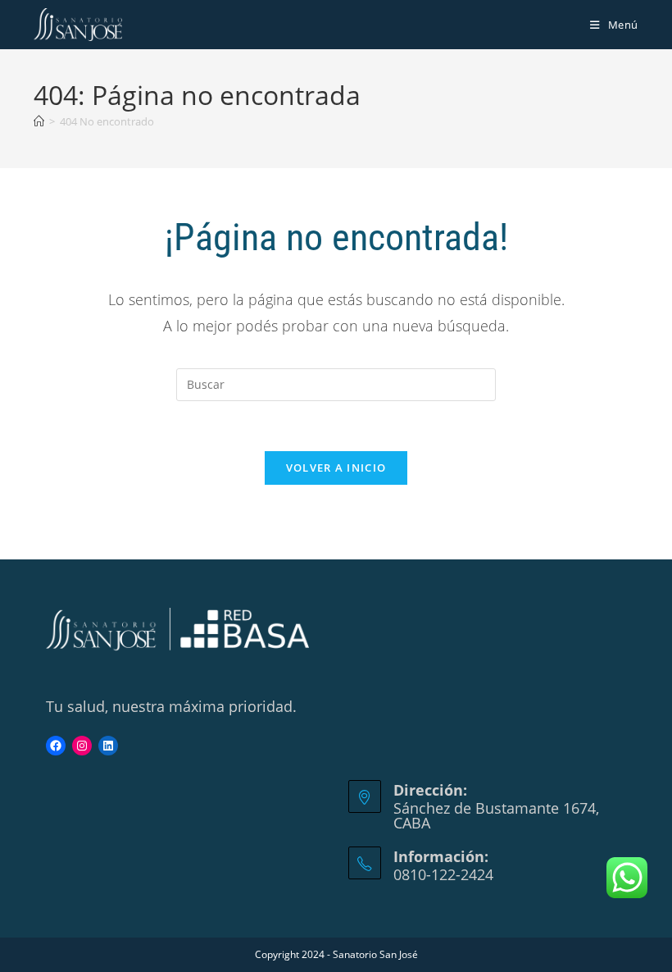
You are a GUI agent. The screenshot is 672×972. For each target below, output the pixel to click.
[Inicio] (39, 121)
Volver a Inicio (336, 467)
